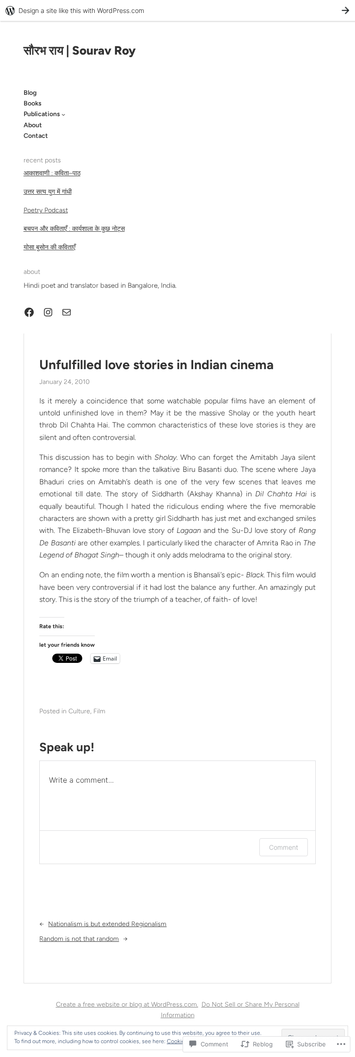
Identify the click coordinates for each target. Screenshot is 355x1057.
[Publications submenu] (63, 114)
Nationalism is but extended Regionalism (107, 924)
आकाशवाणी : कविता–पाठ (52, 173)
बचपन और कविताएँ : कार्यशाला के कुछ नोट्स (74, 229)
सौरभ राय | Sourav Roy (80, 50)
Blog (30, 93)
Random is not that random (79, 939)
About (33, 125)
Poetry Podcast (46, 210)
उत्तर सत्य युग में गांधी (48, 192)
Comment (283, 847)
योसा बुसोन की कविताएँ (49, 247)
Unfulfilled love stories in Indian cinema (156, 364)
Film (99, 711)
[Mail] (66, 312)
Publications (42, 114)
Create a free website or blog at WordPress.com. (127, 1004)
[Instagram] (48, 312)
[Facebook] (29, 312)
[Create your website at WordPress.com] (177, 10)
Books (33, 103)
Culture (79, 711)
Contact (36, 136)
